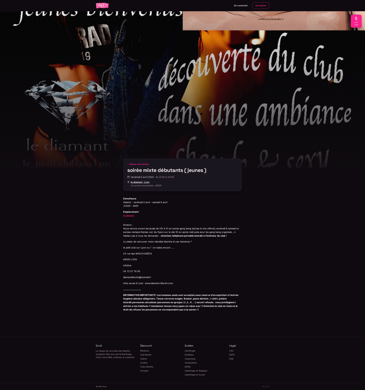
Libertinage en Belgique (196, 370)
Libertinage (190, 351)
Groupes (144, 370)
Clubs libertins (146, 366)
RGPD (232, 355)
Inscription (260, 5)
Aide (231, 359)
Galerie (143, 359)
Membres (144, 351)
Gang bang (190, 359)
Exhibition (189, 355)
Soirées (144, 362)
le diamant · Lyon (140, 182)
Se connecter (241, 5)
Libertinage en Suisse (195, 374)
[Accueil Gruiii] (102, 5)
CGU (231, 351)
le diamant (128, 215)
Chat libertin (145, 355)
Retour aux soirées (139, 164)
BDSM (187, 366)
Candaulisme (191, 362)
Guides (189, 345)
